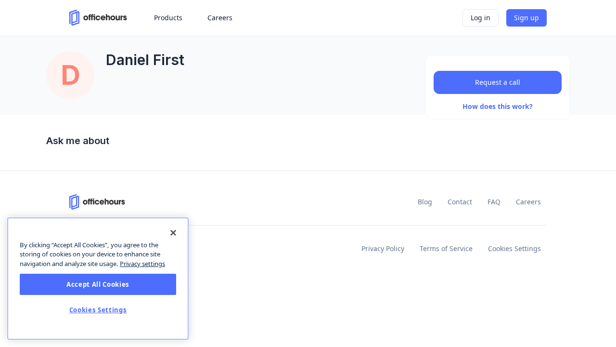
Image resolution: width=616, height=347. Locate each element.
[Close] (173, 233)
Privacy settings (142, 263)
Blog (425, 201)
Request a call (497, 82)
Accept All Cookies (97, 284)
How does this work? (497, 106)
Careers (528, 201)
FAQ (494, 201)
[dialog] (98, 278)
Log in (480, 17)
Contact (460, 201)
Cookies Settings (514, 248)
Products (168, 17)
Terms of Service (446, 248)
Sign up (526, 17)
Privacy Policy (382, 248)
